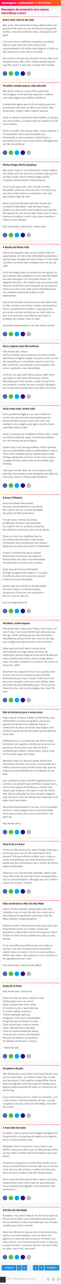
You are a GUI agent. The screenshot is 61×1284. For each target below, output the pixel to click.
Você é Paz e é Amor (14, 844)
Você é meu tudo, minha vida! (19, 409)
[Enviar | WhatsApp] (11, 73)
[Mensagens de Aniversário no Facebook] (53, 1279)
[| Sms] (23, 73)
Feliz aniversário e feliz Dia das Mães (23, 903)
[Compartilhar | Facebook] (5, 73)
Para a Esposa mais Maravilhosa (21, 346)
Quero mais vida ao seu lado (18, 20)
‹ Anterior (9, 1267)
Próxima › (52, 1267)
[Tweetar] (17, 73)
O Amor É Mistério (12, 498)
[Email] (29, 73)
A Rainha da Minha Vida (16, 247)
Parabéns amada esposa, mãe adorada (24, 86)
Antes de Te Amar (12, 986)
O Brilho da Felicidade (15, 1210)
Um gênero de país (13, 1068)
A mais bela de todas (14, 1128)
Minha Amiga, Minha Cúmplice (19, 165)
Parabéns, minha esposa (16, 623)
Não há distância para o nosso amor (23, 712)
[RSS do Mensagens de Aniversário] (58, 1279)
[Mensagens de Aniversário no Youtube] (48, 1279)
